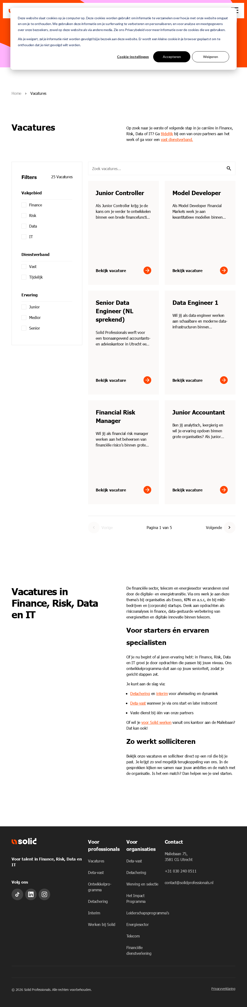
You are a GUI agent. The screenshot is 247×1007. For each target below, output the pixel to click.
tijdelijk (167, 133)
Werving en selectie (142, 883)
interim (162, 693)
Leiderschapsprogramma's (147, 912)
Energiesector (137, 924)
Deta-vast (138, 703)
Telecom (133, 935)
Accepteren (172, 57)
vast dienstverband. (177, 139)
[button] (229, 527)
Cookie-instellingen (133, 57)
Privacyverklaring (223, 988)
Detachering (98, 901)
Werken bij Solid (101, 924)
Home (16, 93)
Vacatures (96, 860)
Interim (94, 912)
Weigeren (210, 57)
